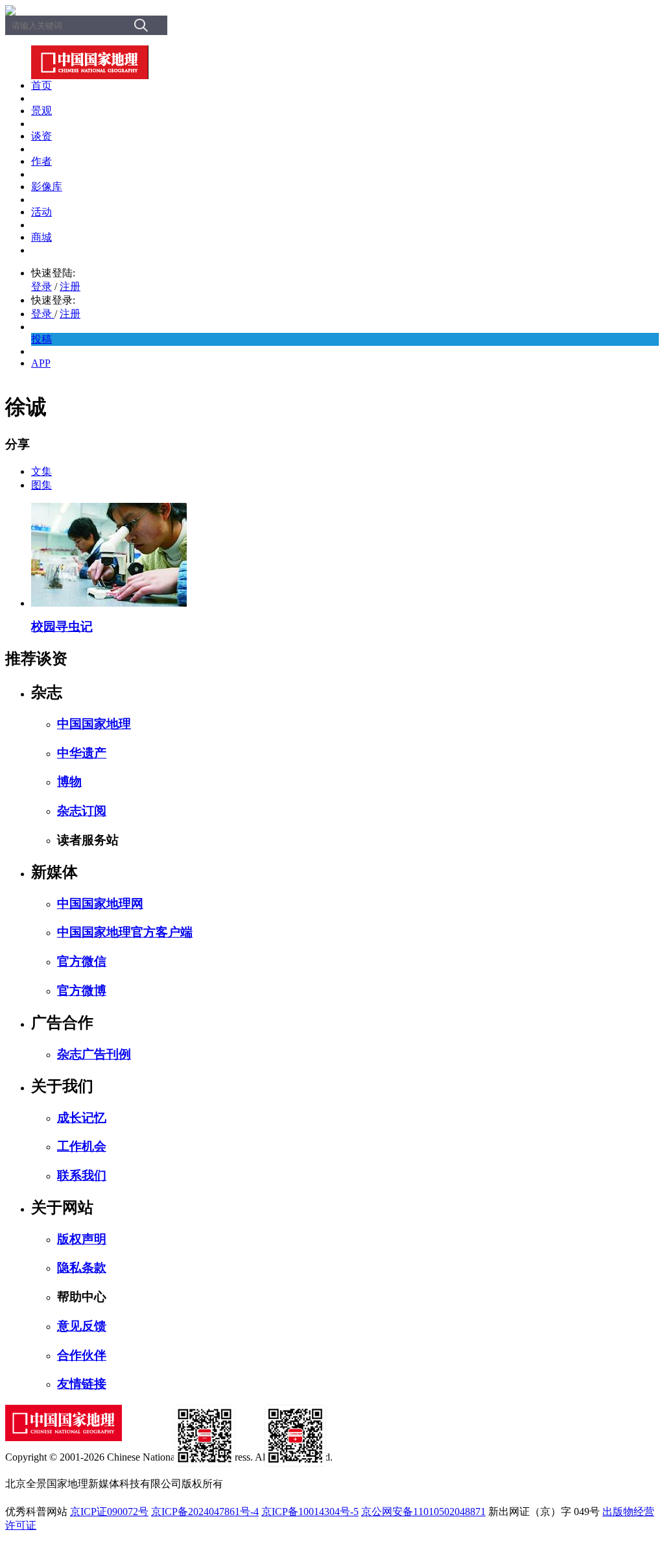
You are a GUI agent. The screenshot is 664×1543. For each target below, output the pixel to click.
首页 (41, 85)
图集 (41, 485)
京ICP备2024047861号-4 (205, 1511)
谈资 (41, 135)
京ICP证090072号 (109, 1511)
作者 (41, 161)
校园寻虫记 (62, 626)
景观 (41, 110)
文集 (41, 471)
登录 (41, 286)
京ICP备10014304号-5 (310, 1511)
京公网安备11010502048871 (423, 1511)
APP (41, 363)
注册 (70, 286)
